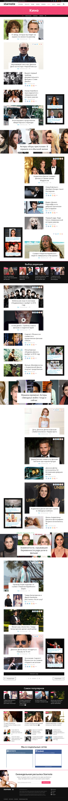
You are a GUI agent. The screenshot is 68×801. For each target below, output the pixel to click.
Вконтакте (54, 789)
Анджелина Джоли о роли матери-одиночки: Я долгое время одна (42, 277)
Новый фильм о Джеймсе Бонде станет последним (55, 189)
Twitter (53, 792)
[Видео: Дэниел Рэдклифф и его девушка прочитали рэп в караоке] (34, 207)
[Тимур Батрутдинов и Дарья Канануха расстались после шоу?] (13, 600)
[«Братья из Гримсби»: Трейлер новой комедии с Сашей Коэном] (28, 731)
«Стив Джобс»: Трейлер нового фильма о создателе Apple (23, 326)
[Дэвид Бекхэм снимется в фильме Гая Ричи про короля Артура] (44, 450)
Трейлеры (35, 15)
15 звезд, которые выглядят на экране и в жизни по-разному (23, 36)
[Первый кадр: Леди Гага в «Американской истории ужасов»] (34, 223)
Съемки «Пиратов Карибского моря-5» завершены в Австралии (44, 254)
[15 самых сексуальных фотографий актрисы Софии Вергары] (34, 716)
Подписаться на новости (48, 766)
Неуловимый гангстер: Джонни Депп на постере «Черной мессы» (23, 65)
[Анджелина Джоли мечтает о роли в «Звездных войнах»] (44, 498)
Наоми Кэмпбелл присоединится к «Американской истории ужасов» (31, 94)
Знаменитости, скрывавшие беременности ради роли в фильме (34, 550)
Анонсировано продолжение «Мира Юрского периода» (23, 121)
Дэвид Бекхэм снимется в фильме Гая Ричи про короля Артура (44, 460)
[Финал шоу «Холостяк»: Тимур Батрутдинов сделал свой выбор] (23, 620)
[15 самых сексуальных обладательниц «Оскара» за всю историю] (13, 716)
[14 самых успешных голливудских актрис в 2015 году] (49, 738)
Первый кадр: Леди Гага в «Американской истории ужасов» (54, 220)
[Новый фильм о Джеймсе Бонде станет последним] (34, 192)
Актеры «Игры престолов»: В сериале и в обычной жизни (34, 147)
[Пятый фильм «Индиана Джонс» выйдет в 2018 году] (13, 355)
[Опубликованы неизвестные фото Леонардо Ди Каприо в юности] (49, 731)
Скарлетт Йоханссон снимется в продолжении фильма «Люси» (33, 337)
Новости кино (28, 15)
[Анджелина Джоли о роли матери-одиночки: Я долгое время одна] (42, 271)
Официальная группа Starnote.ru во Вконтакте (16, 752)
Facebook (53, 791)
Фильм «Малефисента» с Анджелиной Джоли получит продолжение (34, 367)
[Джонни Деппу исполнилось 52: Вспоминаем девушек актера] (34, 473)
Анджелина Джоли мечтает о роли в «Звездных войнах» (44, 510)
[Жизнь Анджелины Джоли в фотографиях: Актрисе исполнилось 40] (34, 522)
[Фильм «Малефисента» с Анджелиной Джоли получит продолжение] (13, 370)
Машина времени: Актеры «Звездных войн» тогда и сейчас (34, 398)
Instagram (54, 794)
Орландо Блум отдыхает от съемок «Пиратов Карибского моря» (23, 586)
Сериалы (41, 15)
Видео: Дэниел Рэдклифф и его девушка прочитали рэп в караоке (53, 205)
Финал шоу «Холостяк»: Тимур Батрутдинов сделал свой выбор (23, 628)
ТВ (45, 15)
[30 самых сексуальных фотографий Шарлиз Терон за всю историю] (26, 695)
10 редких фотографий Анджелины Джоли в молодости (37, 738)
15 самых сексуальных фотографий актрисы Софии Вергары (34, 724)
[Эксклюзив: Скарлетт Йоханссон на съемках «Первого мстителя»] (13, 663)
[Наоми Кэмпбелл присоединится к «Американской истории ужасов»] (13, 96)
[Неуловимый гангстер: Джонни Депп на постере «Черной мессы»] (23, 55)
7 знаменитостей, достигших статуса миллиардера (56, 277)
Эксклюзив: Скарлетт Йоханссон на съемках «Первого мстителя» (33, 660)
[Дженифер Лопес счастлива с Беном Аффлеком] (26, 271)
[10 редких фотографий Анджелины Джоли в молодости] (28, 738)
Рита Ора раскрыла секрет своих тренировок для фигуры (10, 277)
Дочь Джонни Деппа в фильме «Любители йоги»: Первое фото (44, 430)
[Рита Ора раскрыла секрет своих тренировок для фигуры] (10, 271)
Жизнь (21, 268)
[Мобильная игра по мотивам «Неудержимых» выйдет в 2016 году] (23, 296)
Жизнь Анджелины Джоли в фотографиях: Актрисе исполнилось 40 (54, 520)
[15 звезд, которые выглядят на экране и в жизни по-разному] (23, 30)
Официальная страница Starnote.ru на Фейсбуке (45, 752)
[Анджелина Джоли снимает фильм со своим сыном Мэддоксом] (44, 170)
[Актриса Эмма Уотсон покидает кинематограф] (42, 695)
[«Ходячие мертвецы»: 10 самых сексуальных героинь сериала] (55, 716)
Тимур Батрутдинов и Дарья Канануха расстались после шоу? (34, 597)
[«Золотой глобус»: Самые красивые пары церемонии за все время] (7, 738)
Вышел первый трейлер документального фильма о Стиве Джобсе (32, 77)
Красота (6, 268)
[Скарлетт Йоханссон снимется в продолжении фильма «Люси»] (13, 339)
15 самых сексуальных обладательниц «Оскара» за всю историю (12, 725)
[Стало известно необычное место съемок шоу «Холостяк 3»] (7, 731)
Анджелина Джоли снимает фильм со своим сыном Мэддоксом (44, 178)
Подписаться (46, 782)
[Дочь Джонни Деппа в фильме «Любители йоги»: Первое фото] (44, 421)
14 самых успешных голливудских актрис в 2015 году (58, 738)
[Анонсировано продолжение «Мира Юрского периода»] (23, 115)
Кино (34, 10)
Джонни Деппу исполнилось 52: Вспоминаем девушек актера (54, 471)
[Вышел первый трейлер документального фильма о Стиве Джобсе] (13, 78)
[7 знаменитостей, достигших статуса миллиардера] (57, 271)
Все (23, 15)
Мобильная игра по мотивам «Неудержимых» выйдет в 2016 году (23, 303)
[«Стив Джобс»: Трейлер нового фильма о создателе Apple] (23, 320)
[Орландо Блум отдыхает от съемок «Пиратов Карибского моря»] (23, 576)
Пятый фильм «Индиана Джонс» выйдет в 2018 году (32, 352)
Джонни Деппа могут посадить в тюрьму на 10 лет (23, 650)
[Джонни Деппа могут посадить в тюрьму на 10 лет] (23, 644)
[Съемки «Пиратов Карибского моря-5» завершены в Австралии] (44, 245)
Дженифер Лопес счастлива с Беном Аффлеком (24, 277)
